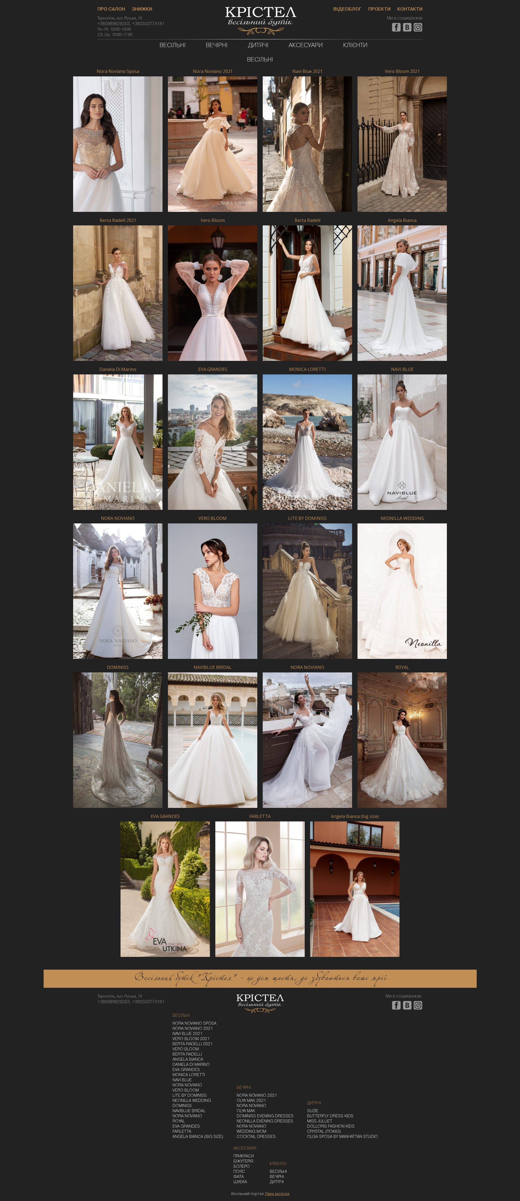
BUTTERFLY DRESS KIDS (330, 1116)
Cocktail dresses (256, 1137)
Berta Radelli (307, 220)
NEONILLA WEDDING (402, 518)
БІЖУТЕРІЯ (243, 1161)
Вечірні (216, 45)
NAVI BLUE (402, 369)
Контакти (409, 9)
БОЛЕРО (241, 1166)
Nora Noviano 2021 (213, 71)
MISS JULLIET (319, 1121)
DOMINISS (118, 667)
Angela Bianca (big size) (355, 816)
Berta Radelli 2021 (118, 220)
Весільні (173, 45)
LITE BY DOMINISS (307, 518)
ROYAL (402, 667)
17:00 (127, 35)
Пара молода (277, 1193)
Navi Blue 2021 (307, 71)
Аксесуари (306, 45)
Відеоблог (347, 9)
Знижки (142, 9)
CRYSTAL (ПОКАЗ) (324, 1132)
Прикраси (243, 1156)
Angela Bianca (402, 220)
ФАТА (238, 1177)
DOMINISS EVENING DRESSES (265, 1116)
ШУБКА (240, 1182)
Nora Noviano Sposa (118, 71)
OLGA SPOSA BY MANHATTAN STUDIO (342, 1137)
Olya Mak (246, 1111)
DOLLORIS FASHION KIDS (331, 1126)
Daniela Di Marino (117, 369)
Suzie (312, 1111)
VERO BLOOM (213, 518)
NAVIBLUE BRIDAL (213, 667)
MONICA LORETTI (307, 369)
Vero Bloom (213, 220)
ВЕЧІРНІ (277, 1177)
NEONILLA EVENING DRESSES (265, 1121)
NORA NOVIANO (118, 518)
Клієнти (355, 45)
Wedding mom (251, 1132)
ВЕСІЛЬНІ (278, 1172)
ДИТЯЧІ (277, 1182)
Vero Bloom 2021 (402, 71)
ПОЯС (239, 1172)
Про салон (111, 9)
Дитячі (258, 45)
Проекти (379, 9)
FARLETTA (260, 816)
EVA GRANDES (212, 369)
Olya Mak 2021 (251, 1101)
